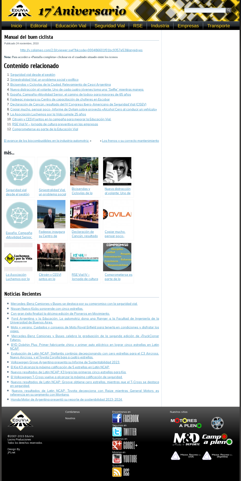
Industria (160, 25)
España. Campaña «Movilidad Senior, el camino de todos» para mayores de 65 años (70, 94)
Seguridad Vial (110, 25)
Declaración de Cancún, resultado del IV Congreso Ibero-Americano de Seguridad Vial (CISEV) (78, 104)
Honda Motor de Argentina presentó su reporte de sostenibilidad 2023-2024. (67, 399)
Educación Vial (71, 25)
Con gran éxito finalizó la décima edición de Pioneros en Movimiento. (60, 313)
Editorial (38, 25)
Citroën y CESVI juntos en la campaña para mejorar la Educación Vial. (61, 119)
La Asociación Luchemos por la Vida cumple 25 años (48, 114)
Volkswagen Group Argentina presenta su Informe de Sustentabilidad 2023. (65, 362)
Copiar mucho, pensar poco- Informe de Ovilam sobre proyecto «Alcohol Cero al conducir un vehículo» (83, 109)
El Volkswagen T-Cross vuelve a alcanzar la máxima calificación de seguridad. (67, 377)
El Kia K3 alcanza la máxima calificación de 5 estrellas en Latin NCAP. (60, 367)
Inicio (16, 25)
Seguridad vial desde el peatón (32, 74)
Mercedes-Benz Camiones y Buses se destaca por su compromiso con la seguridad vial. (74, 303)
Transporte (218, 25)
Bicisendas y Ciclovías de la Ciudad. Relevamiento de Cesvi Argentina (60, 84)
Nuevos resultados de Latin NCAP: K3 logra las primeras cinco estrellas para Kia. (68, 372)
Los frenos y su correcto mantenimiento (130, 140)
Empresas (188, 25)
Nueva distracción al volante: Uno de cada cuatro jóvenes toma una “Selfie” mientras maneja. (77, 89)
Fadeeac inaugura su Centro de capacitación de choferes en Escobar (60, 99)
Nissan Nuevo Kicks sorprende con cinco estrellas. (47, 308)
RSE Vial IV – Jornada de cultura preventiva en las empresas (55, 124)
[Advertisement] (200, 61)
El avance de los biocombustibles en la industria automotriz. (46, 140)
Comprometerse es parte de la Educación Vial (45, 129)
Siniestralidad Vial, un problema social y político (44, 79)
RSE (138, 25)
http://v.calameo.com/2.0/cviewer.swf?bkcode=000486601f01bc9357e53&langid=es (81, 50)
